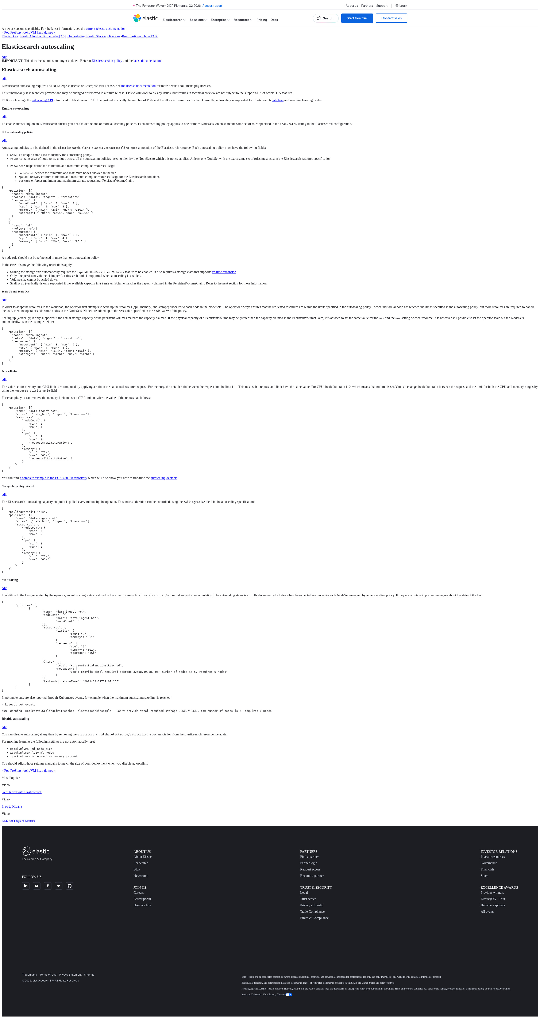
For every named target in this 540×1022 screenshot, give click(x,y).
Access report (212, 5)
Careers (139, 892)
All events (487, 911)
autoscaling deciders (164, 478)
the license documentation (138, 86)
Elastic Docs (10, 36)
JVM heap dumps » (42, 32)
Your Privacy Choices (274, 994)
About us (352, 5)
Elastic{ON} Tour (493, 899)
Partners (367, 5)
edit (4, 57)
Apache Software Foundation (366, 988)
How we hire (142, 905)
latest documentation (147, 60)
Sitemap (89, 974)
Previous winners (492, 892)
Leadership (141, 863)
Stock (484, 875)
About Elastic (143, 856)
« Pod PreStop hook (15, 32)
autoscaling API (42, 100)
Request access (310, 869)
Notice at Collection (251, 994)
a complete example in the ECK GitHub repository (53, 478)
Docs (274, 20)
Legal (304, 892)
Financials (487, 869)
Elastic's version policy (107, 60)
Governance (489, 863)
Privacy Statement (70, 974)
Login (403, 5)
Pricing (261, 20)
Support (381, 5)
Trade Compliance (312, 911)
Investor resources (493, 856)
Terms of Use (48, 974)
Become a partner (312, 875)
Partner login (308, 863)
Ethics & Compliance (314, 918)
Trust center (308, 899)
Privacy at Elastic (311, 905)
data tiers (278, 100)
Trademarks (29, 974)
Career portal (142, 899)
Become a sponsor (493, 905)
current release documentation (106, 28)
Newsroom (141, 875)
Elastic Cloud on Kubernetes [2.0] (43, 36)
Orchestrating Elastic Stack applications (94, 36)
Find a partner (309, 856)
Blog (137, 869)
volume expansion (224, 272)
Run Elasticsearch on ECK (140, 36)
